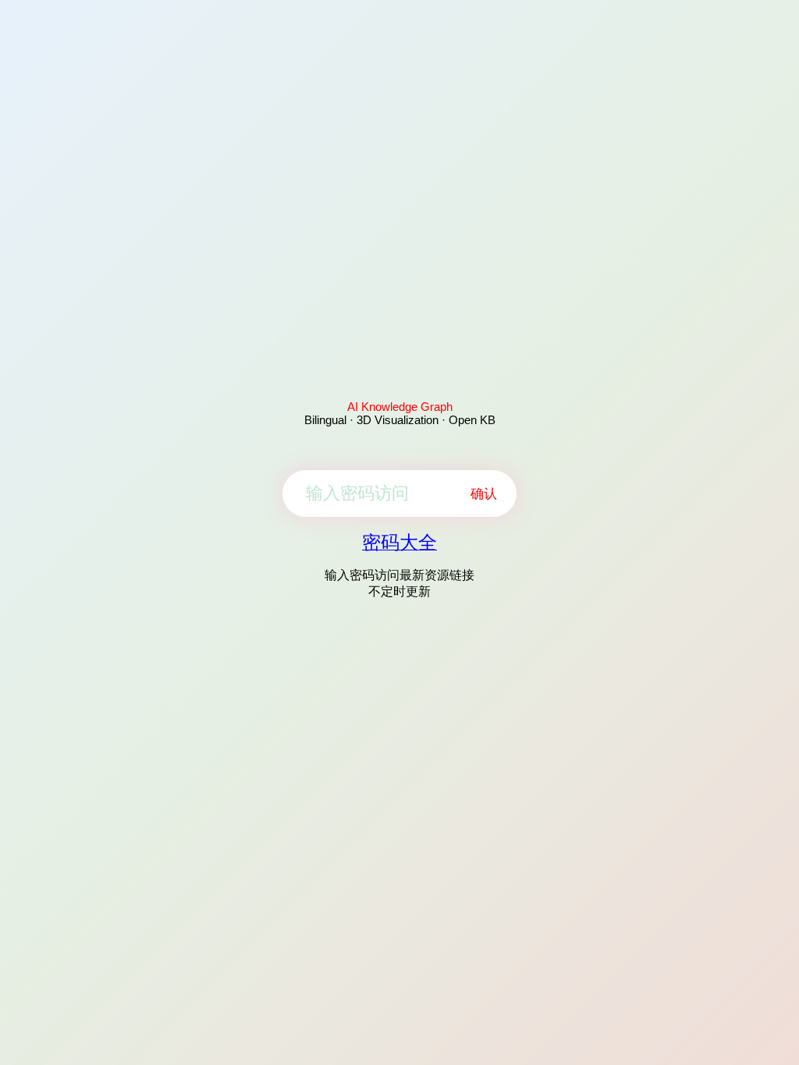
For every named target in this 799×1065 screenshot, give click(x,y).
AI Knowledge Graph (400, 406)
